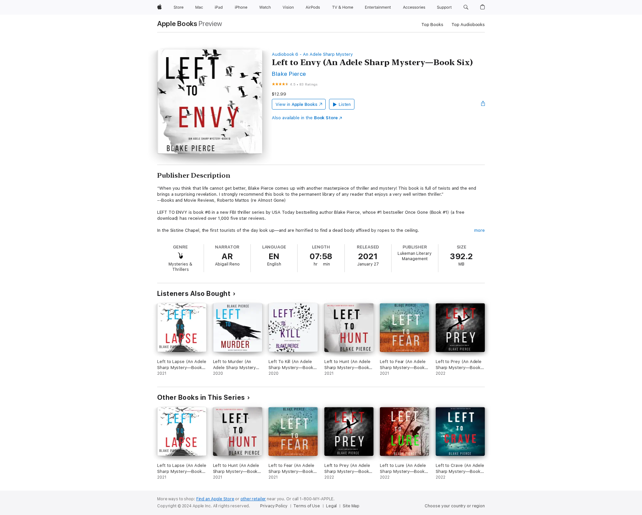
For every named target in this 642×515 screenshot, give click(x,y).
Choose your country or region (455, 506)
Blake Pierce (289, 73)
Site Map (351, 506)
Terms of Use (306, 506)
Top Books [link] (432, 24)
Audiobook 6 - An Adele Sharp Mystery (312, 54)
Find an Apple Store (215, 499)
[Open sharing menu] (483, 104)
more (479, 230)
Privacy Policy (273, 506)
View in (296, 104)
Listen (345, 104)
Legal (331, 506)
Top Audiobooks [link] (468, 24)
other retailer (253, 499)
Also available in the (305, 117)
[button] (466, 7)
